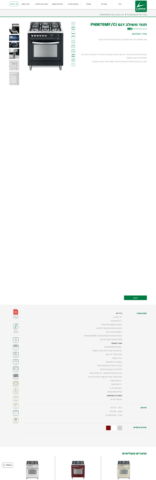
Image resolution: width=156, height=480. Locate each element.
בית (119, 4)
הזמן (135, 298)
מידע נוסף (26, 4)
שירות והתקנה (57, 4)
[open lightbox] (14, 29)
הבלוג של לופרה (41, 4)
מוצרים (104, 4)
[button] (119, 4)
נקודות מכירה (73, 4)
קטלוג (88, 4)
